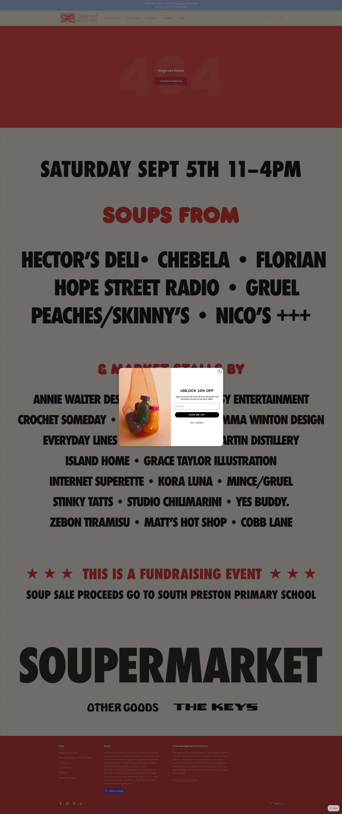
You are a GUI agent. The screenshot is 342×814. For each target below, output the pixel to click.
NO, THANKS (197, 423)
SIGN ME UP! (197, 415)
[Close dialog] (220, 371)
